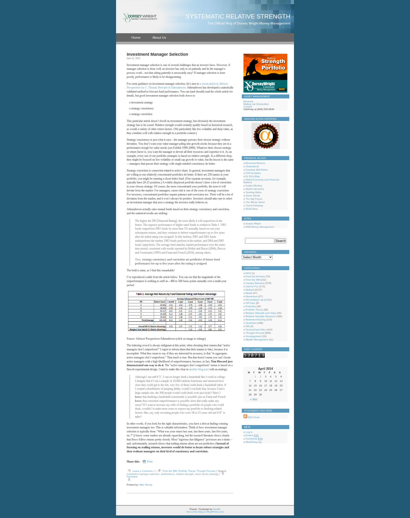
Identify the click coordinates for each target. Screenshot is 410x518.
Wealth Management (257, 339)
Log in (249, 432)
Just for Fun (252, 286)
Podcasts (251, 306)
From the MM (170, 471)
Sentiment (251, 323)
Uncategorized (253, 336)
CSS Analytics (253, 173)
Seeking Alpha (253, 192)
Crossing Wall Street (257, 169)
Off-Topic (250, 303)
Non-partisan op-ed (256, 299)
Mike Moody (145, 484)
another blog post (199, 369)
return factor (201, 474)
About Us (159, 37)
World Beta (252, 209)
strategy (214, 474)
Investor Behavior (255, 283)
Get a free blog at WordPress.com (205, 511)
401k (248, 273)
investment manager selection (143, 474)
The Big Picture (254, 199)
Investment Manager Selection (157, 54)
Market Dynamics (255, 189)
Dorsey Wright (253, 223)
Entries (252, 435)
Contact (247, 106)
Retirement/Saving (256, 319)
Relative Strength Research (261, 316)
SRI (248, 326)
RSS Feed (253, 417)
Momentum (252, 296)
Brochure (248, 101)
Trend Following (254, 205)
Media (249, 293)
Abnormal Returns (255, 163)
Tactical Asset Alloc (256, 329)
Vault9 (216, 509)
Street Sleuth (253, 195)
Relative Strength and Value (261, 313)
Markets (250, 289)
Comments (254, 438)
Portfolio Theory (186, 471)
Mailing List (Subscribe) (256, 104)
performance (168, 474)
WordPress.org (254, 442)
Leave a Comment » (143, 471)
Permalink (132, 476)
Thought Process (206, 471)
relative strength (185, 474)
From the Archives (255, 276)
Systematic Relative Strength (238, 16)
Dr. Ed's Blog (253, 176)
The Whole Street (255, 202)
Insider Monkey (254, 185)
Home (135, 37)
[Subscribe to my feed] (245, 417)
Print (150, 461)
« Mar (253, 399)
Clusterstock (252, 166)
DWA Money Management (260, 227)
